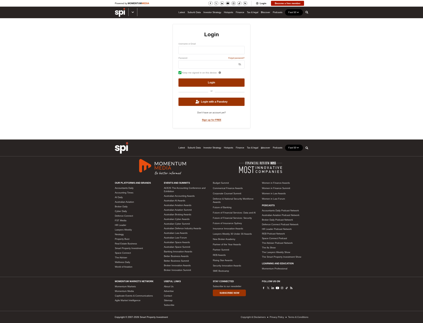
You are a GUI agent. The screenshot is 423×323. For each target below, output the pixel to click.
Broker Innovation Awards (177, 265)
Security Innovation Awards (227, 265)
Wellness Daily (122, 262)
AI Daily (119, 197)
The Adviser (121, 257)
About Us (168, 286)
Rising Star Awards (222, 260)
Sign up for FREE (211, 119)
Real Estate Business (126, 243)
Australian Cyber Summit (177, 223)
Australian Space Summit (177, 247)
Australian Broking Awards (177, 214)
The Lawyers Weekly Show (276, 252)
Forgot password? (236, 58)
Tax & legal (252, 12)
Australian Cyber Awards (177, 219)
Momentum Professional (274, 268)
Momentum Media (124, 291)
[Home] (121, 148)
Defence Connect (124, 215)
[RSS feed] (245, 3)
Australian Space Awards (177, 242)
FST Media (120, 220)
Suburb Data (194, 12)
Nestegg (119, 234)
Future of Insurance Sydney (227, 223)
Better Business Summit (176, 260)
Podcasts (277, 12)
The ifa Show (269, 247)
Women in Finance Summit (276, 188)
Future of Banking (222, 207)
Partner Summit (221, 249)
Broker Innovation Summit (177, 270)
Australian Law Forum (175, 237)
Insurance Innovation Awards (228, 228)
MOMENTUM (138, 3)
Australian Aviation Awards (177, 205)
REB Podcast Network (273, 233)
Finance (240, 12)
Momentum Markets (125, 286)
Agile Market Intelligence (127, 300)
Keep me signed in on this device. (199, 72)
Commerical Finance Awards (228, 188)
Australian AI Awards (174, 200)
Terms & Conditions (298, 317)
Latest (181, 12)
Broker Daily (121, 206)
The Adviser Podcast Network (277, 243)
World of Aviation (123, 266)
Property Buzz (122, 239)
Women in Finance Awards (276, 183)
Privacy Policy (277, 317)
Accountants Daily (124, 188)
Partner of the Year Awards (227, 244)
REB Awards (219, 255)
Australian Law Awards (176, 233)
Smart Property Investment (129, 248)
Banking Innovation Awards (178, 251)
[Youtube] (228, 3)
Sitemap (168, 300)
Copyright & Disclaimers (253, 317)
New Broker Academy (224, 239)
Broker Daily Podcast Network (277, 219)
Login (263, 3)
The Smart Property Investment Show (281, 256)
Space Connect (123, 253)
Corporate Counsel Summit (227, 193)
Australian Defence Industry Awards (182, 228)
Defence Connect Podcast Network (280, 224)
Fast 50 (292, 12)
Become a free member (287, 3)
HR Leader (120, 225)
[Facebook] (210, 3)
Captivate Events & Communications (134, 295)
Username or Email (187, 44)
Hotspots (228, 12)
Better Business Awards (176, 256)
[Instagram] (233, 3)
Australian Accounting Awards (179, 196)
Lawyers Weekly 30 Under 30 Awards (232, 233)
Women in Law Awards (274, 193)
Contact (168, 295)
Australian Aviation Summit (178, 209)
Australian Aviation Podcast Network (280, 215)
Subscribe (169, 305)
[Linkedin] (222, 3)
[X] (216, 3)
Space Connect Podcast (274, 238)
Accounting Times (124, 192)
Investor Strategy (212, 12)
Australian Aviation (124, 202)
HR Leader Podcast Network (277, 229)
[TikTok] (239, 3)
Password (182, 58)
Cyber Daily (121, 211)
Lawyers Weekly (123, 229)
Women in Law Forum (273, 198)
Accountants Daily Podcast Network (280, 210)
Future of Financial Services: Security (232, 218)
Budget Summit (221, 183)
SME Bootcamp (221, 271)
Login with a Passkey (214, 101)
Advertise (169, 291)
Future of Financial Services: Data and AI (234, 212)
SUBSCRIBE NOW (229, 293)
